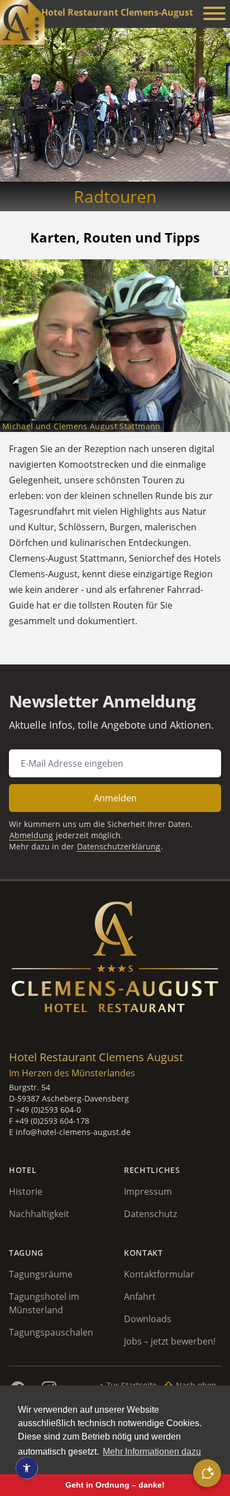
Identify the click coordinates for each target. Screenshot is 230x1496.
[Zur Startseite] (22, 22)
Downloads (147, 1319)
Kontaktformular (159, 1274)
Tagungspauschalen (51, 1332)
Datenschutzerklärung (118, 846)
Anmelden (115, 798)
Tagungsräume (41, 1274)
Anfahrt (140, 1296)
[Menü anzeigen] (214, 15)
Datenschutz (150, 1214)
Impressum (148, 1191)
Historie (25, 1191)
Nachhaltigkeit (39, 1214)
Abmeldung (31, 835)
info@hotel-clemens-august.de (73, 1132)
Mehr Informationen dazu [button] (152, 1451)
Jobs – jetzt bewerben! (169, 1341)
